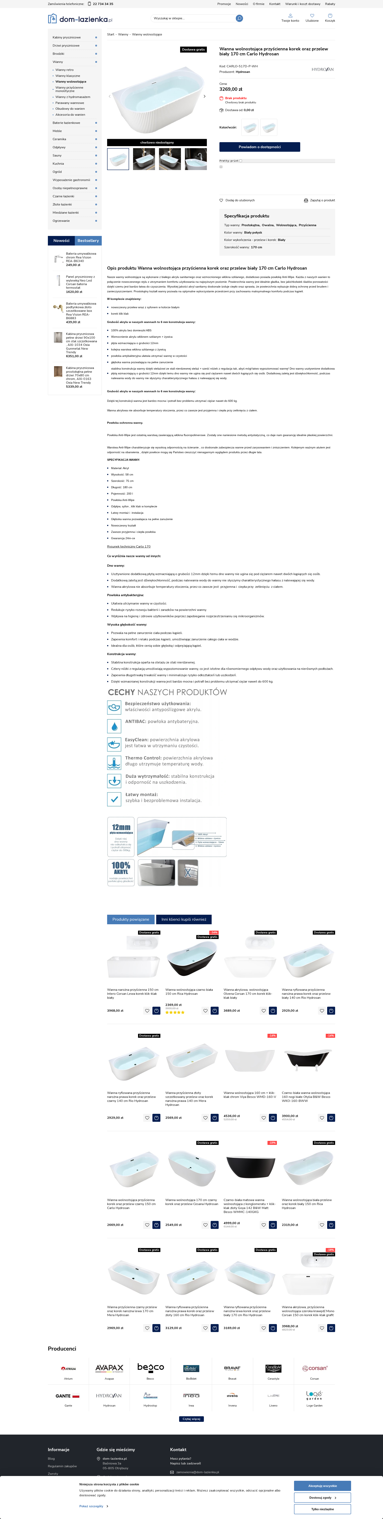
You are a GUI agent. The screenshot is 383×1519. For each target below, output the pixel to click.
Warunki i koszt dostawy (302, 4)
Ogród (57, 172)
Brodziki (58, 54)
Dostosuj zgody (320, 1497)
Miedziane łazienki (66, 212)
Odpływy (59, 147)
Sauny (57, 155)
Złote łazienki (62, 204)
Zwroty (53, 1474)
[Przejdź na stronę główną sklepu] (80, 18)
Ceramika (59, 139)
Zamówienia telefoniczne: (80, 4)
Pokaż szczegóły (91, 1506)
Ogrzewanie (61, 221)
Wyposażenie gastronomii (71, 180)
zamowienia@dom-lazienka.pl (197, 1472)
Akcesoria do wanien (70, 114)
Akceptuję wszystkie (322, 1486)
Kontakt (274, 4)
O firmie (259, 4)
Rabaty (330, 4)
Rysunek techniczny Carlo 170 (129, 546)
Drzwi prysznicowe (66, 45)
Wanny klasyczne (67, 76)
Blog (51, 1458)
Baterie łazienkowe (66, 123)
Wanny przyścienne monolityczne (69, 89)
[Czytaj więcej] (191, 1419)
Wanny (123, 34)
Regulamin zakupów (62, 1466)
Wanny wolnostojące (147, 34)
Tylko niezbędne (322, 1509)
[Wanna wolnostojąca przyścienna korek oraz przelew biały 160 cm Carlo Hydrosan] (268, 127)
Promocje (224, 4)
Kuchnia (58, 163)
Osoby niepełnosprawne (70, 188)
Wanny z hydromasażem (72, 97)
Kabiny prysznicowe (67, 37)
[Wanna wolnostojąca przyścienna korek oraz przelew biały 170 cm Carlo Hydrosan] (157, 96)
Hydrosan (243, 72)
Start (110, 34)
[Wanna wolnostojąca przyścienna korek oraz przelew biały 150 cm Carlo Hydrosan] (249, 127)
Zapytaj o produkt (322, 200)
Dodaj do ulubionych (240, 200)
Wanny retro (64, 70)
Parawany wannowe (69, 103)
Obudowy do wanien (70, 109)
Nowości (242, 4)
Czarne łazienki (63, 196)
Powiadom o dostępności (260, 147)
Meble (57, 131)
